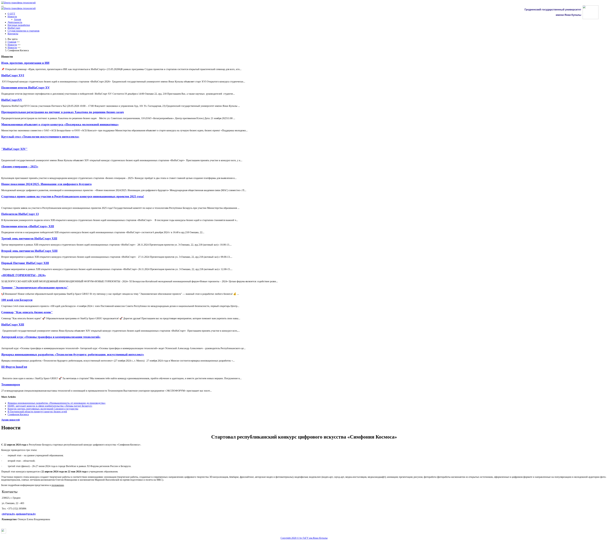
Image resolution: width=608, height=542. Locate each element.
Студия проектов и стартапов (23, 30)
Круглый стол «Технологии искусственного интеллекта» (40, 136)
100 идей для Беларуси (16, 300)
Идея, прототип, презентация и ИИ (25, 63)
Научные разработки (19, 25)
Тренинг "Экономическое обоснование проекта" (34, 287)
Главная (12, 41)
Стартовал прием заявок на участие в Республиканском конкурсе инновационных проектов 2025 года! (72, 196)
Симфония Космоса (18, 414)
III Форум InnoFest (14, 366)
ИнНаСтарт (14, 28)
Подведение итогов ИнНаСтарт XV (25, 87)
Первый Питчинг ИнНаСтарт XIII (25, 263)
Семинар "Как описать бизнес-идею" (27, 312)
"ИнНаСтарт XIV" (14, 149)
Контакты (13, 33)
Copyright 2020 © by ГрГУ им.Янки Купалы (304, 538)
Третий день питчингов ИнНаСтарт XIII (29, 238)
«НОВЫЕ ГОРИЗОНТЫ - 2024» (23, 275)
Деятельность (15, 22)
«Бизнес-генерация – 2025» (19, 166)
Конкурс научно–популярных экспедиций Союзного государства (43, 408)
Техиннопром (10, 384)
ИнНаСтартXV (11, 100)
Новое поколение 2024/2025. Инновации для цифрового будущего (46, 184)
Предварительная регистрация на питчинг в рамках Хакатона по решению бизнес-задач (62, 112)
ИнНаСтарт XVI (12, 75)
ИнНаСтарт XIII (12, 324)
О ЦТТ (11, 13)
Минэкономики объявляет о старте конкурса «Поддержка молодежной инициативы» (60, 124)
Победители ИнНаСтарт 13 (20, 214)
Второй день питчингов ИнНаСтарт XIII (29, 250)
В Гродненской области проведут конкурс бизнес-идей (37, 411)
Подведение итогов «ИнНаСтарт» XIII (27, 226)
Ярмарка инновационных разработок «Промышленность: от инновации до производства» (57, 403)
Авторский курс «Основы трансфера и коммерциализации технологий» (51, 337)
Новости (12, 16)
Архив (17, 19)
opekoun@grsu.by (26, 514)
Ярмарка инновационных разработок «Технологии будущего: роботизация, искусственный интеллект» (72, 354)
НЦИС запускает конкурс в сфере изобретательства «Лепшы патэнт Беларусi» (50, 406)
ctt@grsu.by (8, 514)
